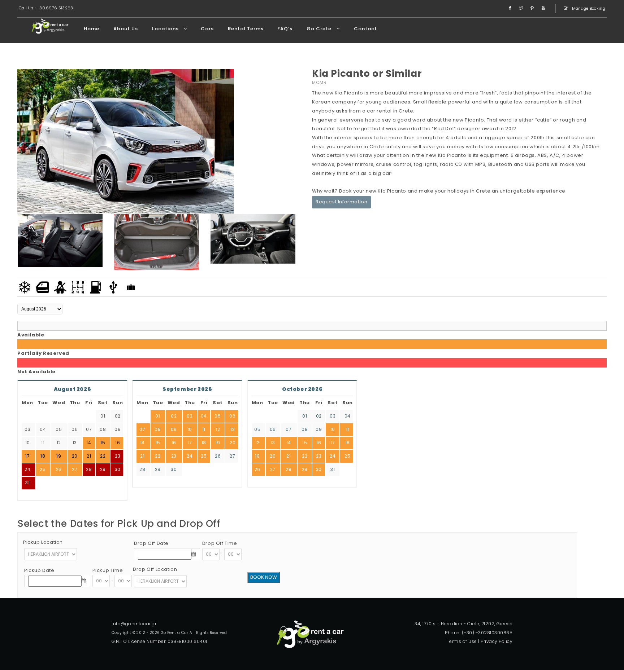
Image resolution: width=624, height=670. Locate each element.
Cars (207, 28)
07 (142, 429)
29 (103, 469)
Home (91, 28)
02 (174, 416)
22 (157, 456)
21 (142, 456)
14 (142, 443)
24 (27, 469)
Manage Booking (588, 8)
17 (189, 443)
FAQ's (284, 28)
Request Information (341, 201)
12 (218, 429)
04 (204, 416)
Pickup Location (43, 542)
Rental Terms (246, 28)
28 (89, 469)
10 (189, 429)
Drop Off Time (219, 543)
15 (157, 443)
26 (59, 469)
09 (174, 429)
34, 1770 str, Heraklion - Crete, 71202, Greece (463, 624)
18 (204, 443)
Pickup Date (39, 570)
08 (158, 429)
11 (203, 429)
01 (157, 416)
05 (217, 416)
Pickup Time (107, 570)
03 (189, 416)
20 (232, 443)
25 (43, 469)
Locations (166, 28)
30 (118, 469)
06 (232, 416)
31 (27, 483)
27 (74, 469)
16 (174, 443)
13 (232, 429)
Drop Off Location (155, 569)
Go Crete (320, 28)
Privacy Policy (496, 641)
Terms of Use (462, 641)
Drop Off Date (151, 543)
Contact (365, 28)
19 (217, 443)
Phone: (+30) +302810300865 (478, 633)
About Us (125, 28)
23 (117, 456)
